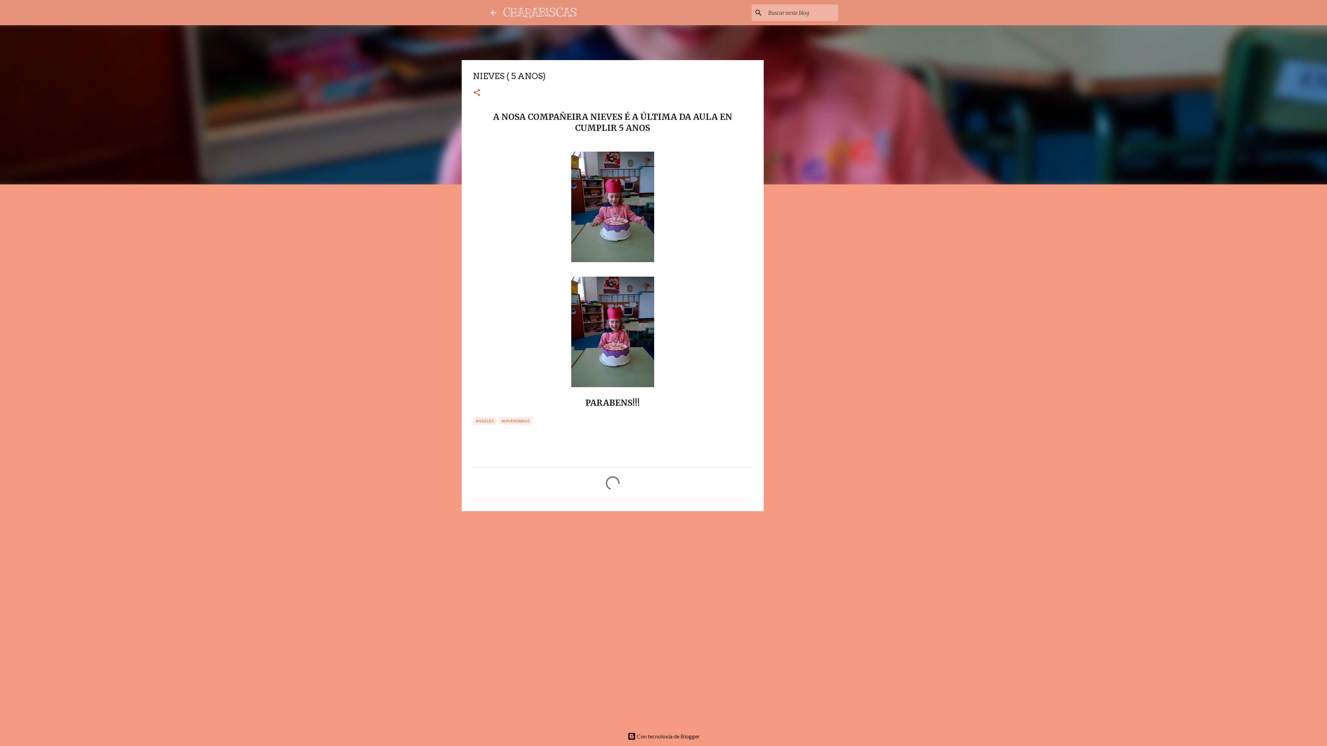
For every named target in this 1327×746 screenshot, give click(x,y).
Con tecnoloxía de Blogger (668, 736)
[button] (477, 93)
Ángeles (484, 420)
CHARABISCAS (540, 12)
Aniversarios (515, 420)
